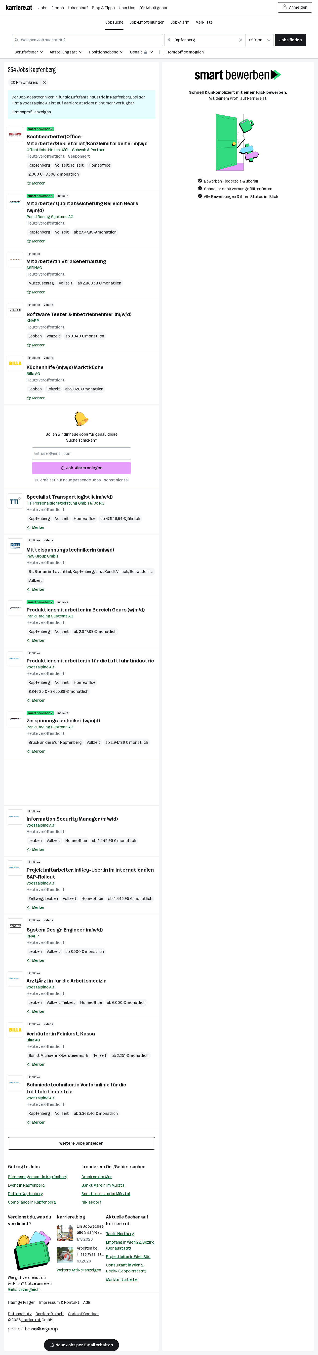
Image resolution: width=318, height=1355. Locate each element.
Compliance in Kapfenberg (32, 1202)
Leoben (35, 336)
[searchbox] (81, 453)
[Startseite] (22, 7)
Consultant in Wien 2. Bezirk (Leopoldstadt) (126, 1268)
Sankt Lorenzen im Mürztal (105, 1193)
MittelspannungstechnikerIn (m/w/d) (70, 550)
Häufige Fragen (22, 1302)
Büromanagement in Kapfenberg (38, 1176)
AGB (87, 1302)
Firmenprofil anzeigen (31, 112)
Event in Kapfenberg (26, 1185)
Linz (100, 571)
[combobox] (87, 40)
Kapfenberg (42, 70)
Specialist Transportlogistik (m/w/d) (70, 497)
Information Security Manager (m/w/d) (72, 819)
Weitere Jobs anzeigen (81, 1143)
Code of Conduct (83, 1313)
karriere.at (118, 1223)
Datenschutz (20, 1313)
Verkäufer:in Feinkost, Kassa (61, 1034)
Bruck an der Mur (44, 742)
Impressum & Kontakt (59, 1302)
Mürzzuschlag (41, 283)
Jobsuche (114, 22)
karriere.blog (71, 1217)
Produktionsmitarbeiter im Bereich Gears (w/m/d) (86, 610)
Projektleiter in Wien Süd (128, 1256)
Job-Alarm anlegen (84, 468)
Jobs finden (290, 40)
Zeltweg (37, 898)
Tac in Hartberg (120, 1233)
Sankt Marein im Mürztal (103, 1185)
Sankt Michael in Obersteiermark (58, 1055)
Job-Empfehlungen (146, 22)
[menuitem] (32, 52)
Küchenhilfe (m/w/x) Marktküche (65, 367)
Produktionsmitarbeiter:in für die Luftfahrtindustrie (90, 661)
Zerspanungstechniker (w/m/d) (63, 721)
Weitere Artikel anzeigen (79, 1270)
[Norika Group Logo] (33, 1330)
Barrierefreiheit (50, 1313)
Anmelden (298, 7)
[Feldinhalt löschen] (240, 40)
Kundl (110, 571)
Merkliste (204, 22)
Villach (123, 571)
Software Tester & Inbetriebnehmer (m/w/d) (79, 314)
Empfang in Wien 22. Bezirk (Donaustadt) (130, 1245)
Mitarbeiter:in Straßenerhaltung (66, 261)
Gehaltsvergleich (24, 1289)
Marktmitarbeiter (122, 1279)
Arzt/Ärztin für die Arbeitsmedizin (67, 981)
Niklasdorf (91, 1202)
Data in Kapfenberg (25, 1193)
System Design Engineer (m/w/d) (65, 930)
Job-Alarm (180, 22)
